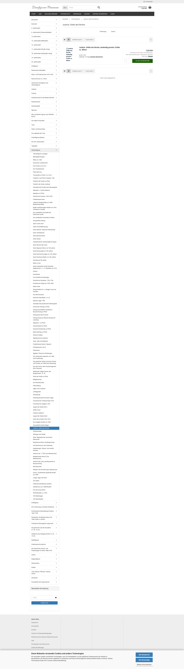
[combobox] (77, 40)
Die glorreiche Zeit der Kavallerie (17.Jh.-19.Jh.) (41, 529)
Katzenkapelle (35, 106)
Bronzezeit (34, 19)
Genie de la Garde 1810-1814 (41, 419)
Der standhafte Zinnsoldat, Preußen (44, 217)
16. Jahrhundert (36, 45)
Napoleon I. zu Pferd (39, 323)
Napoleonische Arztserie (40, 338)
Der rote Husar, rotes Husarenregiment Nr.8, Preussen (44, 367)
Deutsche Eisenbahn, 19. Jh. (41, 297)
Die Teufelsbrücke (38, 169)
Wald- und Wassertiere (38, 129)
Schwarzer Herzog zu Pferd (41, 307)
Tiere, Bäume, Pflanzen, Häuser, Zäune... (40, 572)
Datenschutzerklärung (59, 660)
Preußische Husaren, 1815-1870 (42, 196)
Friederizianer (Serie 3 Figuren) (42, 344)
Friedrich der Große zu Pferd (41, 181)
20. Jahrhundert (36, 62)
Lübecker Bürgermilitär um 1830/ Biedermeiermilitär (43, 203)
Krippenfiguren (35, 559)
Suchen (86, 14)
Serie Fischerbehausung (40, 226)
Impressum (77, 14)
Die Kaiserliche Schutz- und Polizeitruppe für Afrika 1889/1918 (41, 549)
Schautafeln (35, 626)
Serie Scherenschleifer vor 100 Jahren (44, 257)
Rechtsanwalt (37, 466)
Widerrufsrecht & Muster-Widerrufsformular (44, 637)
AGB (40, 14)
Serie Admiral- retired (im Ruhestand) (44, 229)
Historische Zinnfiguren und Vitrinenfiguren (39, 84)
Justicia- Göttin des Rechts (41, 428)
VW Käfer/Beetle (38, 499)
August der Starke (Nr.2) (40, 416)
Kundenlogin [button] (149, 1)
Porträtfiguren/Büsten (37, 137)
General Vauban (38, 335)
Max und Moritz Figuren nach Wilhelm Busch (42, 115)
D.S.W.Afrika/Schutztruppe (41, 277)
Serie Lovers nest (38, 223)
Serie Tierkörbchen (38, 233)
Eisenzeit (34, 24)
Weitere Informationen (144, 664)
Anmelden (44, 603)
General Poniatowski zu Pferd (42, 329)
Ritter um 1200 (37, 160)
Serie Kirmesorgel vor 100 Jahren (43, 251)
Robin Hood (36, 286)
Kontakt (33, 630)
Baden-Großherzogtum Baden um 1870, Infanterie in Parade (45, 208)
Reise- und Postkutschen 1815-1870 (42, 74)
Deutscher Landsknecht (40, 163)
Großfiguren (35, 502)
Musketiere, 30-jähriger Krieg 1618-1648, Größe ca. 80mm (41, 518)
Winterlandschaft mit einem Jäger (43, 398)
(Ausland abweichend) (96, 57)
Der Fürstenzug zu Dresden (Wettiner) (42, 507)
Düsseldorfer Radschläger (41, 425)
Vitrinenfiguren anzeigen (40, 154)
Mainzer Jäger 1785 (39, 300)
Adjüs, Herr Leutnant (39, 388)
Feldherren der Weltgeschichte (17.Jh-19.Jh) (42, 535)
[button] (65, 40)
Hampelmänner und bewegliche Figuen (44, 242)
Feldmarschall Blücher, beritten (42, 484)
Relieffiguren (35, 540)
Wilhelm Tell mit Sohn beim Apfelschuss (45, 469)
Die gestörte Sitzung (39, 220)
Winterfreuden (37, 431)
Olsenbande (36, 394)
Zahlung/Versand (51, 14)
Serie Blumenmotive (39, 236)
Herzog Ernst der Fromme (40, 315)
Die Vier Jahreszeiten (37, 142)
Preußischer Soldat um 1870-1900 (43, 283)
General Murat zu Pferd (40, 326)
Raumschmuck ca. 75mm (39, 79)
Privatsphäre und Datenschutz (40, 644)
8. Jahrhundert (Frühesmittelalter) (41, 32)
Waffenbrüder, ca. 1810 (40, 493)
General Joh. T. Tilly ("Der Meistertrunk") (45, 453)
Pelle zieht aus (37, 172)
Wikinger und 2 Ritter (39, 434)
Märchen (34, 110)
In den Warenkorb (142, 61)
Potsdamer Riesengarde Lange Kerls (42, 523)
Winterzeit (34, 578)
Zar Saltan (36, 480)
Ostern (33, 555)
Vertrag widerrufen (100, 14)
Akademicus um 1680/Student (42, 487)
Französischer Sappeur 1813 (41, 404)
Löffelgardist (37, 391)
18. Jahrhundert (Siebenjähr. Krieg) (41, 53)
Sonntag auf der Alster (39, 260)
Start (34, 14)
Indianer (33, 89)
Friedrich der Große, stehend (41, 184)
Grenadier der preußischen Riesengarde (45, 303)
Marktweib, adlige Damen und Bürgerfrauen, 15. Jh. (42, 372)
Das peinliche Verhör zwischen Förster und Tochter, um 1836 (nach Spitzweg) (44, 362)
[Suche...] (99, 7)
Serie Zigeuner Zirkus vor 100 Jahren (44, 248)
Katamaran (36, 350)
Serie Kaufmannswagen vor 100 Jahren (45, 254)
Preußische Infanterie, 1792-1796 (43, 280)
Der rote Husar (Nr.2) (39, 490)
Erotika (33, 567)
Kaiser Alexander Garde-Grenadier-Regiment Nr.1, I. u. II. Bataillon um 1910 (45, 267)
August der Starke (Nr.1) (40, 407)
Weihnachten (35, 563)
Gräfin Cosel (36, 410)
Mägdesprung (37, 379)
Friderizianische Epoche (38, 544)
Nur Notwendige (144, 660)
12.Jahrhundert (35, 36)
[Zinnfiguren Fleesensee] (45, 7)
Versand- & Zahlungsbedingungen (41, 633)
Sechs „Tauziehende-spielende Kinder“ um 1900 (44, 473)
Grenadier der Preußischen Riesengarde (45, 187)
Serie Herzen (37, 239)
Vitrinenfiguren (35, 150)
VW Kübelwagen (38, 496)
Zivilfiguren (34, 66)
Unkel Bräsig (37, 385)
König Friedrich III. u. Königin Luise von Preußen (44, 290)
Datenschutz (65, 14)
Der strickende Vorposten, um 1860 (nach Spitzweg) (43, 357)
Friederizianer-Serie (39, 199)
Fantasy (33, 93)
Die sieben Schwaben (38, 120)
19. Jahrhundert (36, 57)
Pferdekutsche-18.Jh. (39, 347)
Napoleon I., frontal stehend (41, 190)
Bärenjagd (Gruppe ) (39, 157)
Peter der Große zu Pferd (40, 376)
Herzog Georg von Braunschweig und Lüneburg (44, 319)
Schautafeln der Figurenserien (40, 582)
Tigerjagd (34, 146)
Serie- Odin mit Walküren (40, 341)
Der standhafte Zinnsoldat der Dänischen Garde (42, 213)
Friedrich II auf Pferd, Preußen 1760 (43, 178)
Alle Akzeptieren (144, 655)
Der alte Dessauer (38, 294)
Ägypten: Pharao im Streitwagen (42, 353)
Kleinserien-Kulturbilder (38, 70)
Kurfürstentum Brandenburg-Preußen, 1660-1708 (42, 512)
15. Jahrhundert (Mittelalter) (39, 41)
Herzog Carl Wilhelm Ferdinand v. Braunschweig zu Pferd (43, 311)
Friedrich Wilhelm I (38, 413)
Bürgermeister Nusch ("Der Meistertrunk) (41, 457)
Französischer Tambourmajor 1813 (43, 401)
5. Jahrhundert (35, 28)
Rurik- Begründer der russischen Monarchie (42, 438)
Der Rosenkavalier (38, 382)
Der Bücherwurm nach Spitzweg (42, 445)
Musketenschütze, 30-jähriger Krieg (43, 442)
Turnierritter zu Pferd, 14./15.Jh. (42, 175)
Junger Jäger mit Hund (40, 478)
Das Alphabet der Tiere (38, 133)
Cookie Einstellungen (37, 647)
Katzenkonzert (35, 102)
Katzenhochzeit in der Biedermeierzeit (42, 97)
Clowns (35, 271)
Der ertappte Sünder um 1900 (42, 422)
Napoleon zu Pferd (38, 193)
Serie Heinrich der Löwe (40, 245)
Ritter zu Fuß (37, 263)
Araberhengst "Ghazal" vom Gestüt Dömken (43, 449)
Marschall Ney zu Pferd (40, 332)
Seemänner (36, 274)
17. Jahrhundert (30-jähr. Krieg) (40, 49)
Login (112, 14)
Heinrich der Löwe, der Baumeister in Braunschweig (44, 462)
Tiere (32, 125)
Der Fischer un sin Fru (39, 166)
